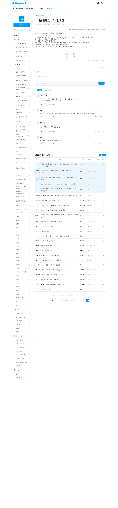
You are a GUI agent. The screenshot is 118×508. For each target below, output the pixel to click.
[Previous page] (53, 295)
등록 (101, 83)
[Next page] (86, 295)
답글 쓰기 (51, 104)
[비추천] (45, 104)
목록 (103, 66)
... (83, 295)
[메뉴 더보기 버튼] (105, 19)
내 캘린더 (19, 8)
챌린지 (42, 8)
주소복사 (103, 29)
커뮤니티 (50, 8)
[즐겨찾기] (52, 155)
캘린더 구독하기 (31, 8)
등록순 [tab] (51, 90)
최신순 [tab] (45, 90)
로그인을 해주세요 (22, 25)
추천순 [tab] (39, 90)
